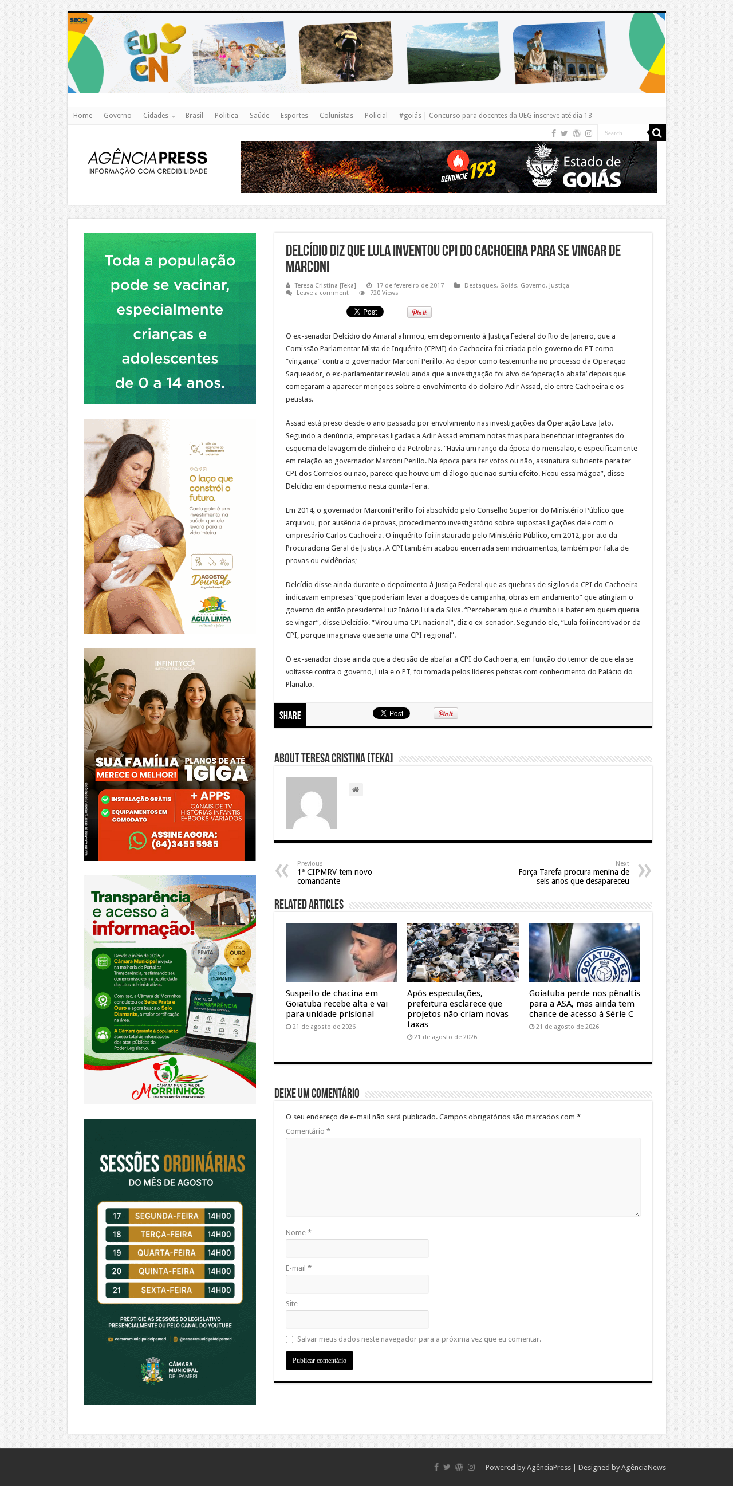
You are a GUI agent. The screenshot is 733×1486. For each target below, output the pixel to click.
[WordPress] (577, 133)
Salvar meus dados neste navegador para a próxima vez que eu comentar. (419, 1339)
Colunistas (336, 116)
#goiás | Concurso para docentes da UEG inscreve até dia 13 (495, 116)
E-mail (299, 1268)
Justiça (559, 285)
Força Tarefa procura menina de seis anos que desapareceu (573, 873)
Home (82, 116)
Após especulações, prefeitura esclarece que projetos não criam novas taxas (458, 1008)
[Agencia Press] (147, 161)
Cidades (155, 116)
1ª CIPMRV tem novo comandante (334, 873)
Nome (299, 1232)
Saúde (259, 116)
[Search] (657, 132)
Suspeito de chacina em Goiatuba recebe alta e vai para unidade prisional (337, 1003)
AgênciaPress (549, 1467)
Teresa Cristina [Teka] (325, 285)
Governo (118, 116)
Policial (376, 116)
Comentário (308, 1131)
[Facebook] (553, 133)
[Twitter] (564, 133)
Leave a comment (323, 293)
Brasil (194, 116)
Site (292, 1303)
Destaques (480, 285)
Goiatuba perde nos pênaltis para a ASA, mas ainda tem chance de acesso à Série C (584, 1003)
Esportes (294, 116)
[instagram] (588, 133)
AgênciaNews (643, 1467)
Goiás (508, 285)
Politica (226, 116)
